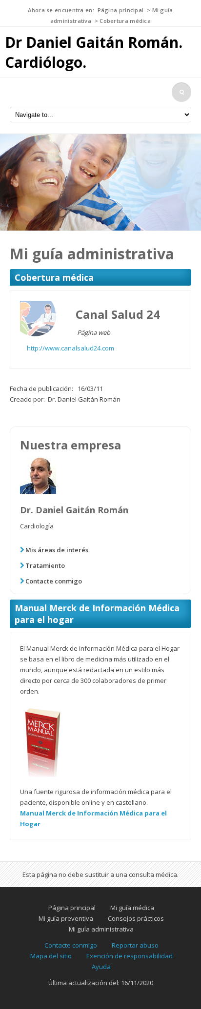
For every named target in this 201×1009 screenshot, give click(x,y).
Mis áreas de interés (56, 549)
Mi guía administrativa (101, 929)
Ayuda (101, 966)
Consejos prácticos (136, 918)
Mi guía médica (132, 907)
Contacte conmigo (53, 581)
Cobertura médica (125, 20)
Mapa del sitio (51, 955)
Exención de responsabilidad (129, 955)
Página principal (121, 10)
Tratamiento (45, 565)
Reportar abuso (135, 945)
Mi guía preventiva (66, 918)
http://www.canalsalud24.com (70, 348)
